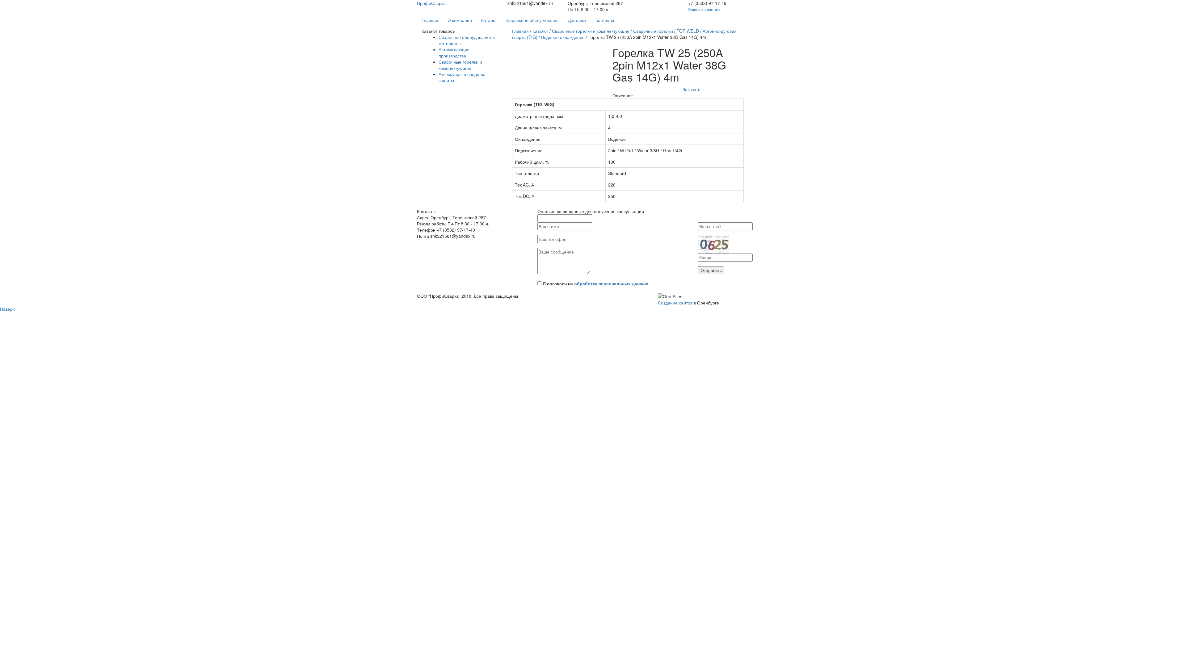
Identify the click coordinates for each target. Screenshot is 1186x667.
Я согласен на (595, 283)
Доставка (577, 20)
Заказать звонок (704, 9)
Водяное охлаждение (563, 37)
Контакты (604, 20)
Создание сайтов (675, 303)
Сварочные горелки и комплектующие (460, 65)
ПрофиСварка (431, 3)
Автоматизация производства (454, 52)
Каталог (489, 20)
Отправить (711, 270)
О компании (460, 20)
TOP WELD (688, 31)
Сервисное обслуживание (532, 20)
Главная (430, 20)
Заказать (691, 89)
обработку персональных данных (611, 283)
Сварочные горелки (653, 31)
